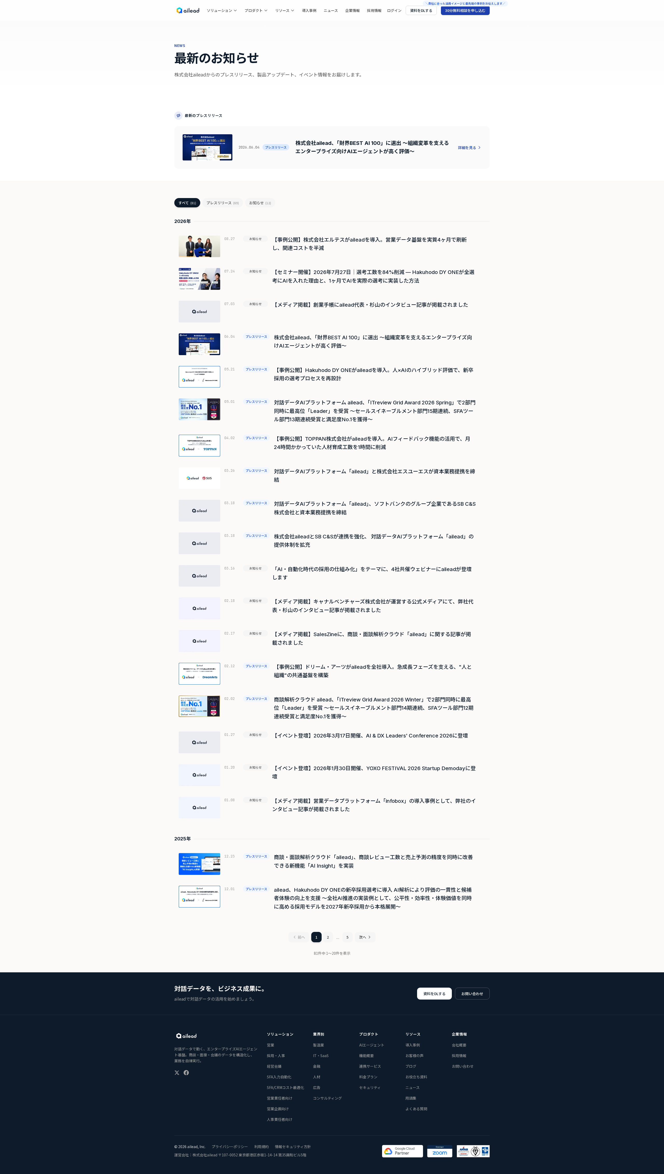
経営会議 (274, 1066)
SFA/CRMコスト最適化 (285, 1087)
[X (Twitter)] (176, 1072)
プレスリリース (222, 202)
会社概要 (459, 1045)
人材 (316, 1076)
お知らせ (260, 202)
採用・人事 (276, 1055)
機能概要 (366, 1055)
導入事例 (309, 10)
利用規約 (261, 1146)
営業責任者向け (279, 1098)
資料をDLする (421, 10)
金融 (316, 1066)
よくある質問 (416, 1108)
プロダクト (254, 10)
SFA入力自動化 (279, 1076)
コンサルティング (327, 1098)
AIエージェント (371, 1045)
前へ (301, 937)
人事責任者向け (279, 1119)
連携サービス (370, 1066)
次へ (362, 937)
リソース (282, 10)
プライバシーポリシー (230, 1146)
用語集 (410, 1098)
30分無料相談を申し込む (465, 10)
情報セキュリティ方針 (293, 1146)
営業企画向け (278, 1108)
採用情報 (374, 10)
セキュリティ (370, 1087)
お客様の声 (414, 1055)
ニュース (331, 10)
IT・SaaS (321, 1055)
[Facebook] (186, 1072)
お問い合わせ (472, 993)
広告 (316, 1087)
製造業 (318, 1045)
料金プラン (368, 1076)
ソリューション (219, 10)
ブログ (410, 1066)
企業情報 (352, 10)
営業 (270, 1045)
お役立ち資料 (416, 1076)
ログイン (394, 10)
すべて (187, 202)
